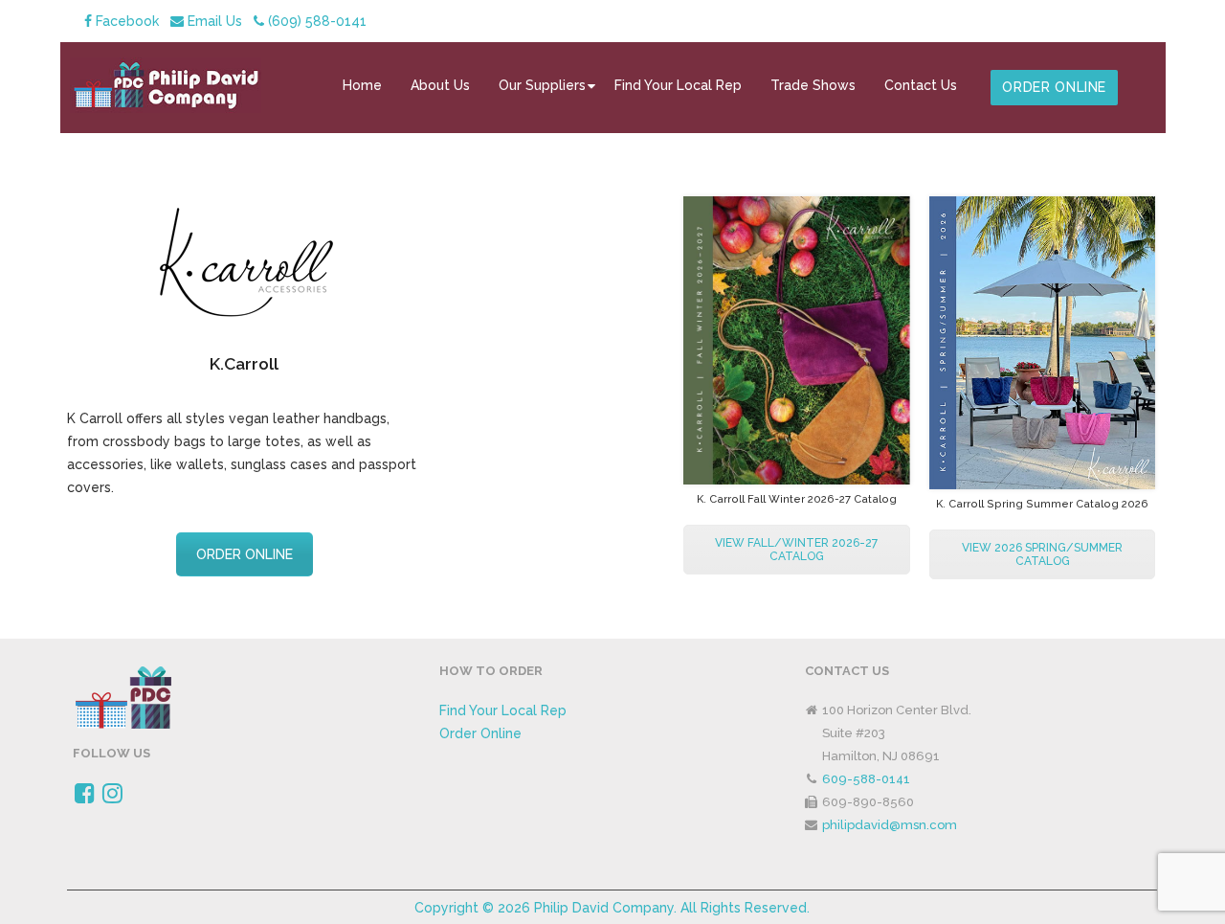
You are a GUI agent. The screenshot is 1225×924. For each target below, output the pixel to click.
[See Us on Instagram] (112, 796)
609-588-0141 (866, 779)
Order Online (480, 733)
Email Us (213, 21)
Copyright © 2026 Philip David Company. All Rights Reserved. (612, 907)
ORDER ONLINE (244, 554)
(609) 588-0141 (315, 21)
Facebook (125, 21)
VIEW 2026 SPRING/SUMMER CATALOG (1042, 554)
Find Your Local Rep (503, 710)
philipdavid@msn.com (889, 825)
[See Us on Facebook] (85, 796)
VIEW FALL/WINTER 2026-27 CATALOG (796, 549)
